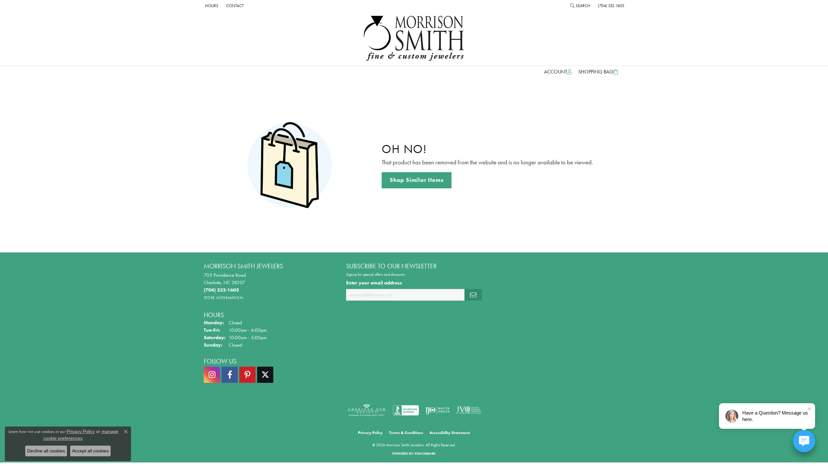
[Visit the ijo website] (437, 410)
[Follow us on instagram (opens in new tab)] (212, 375)
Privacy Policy (370, 432)
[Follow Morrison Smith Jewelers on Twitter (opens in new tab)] (265, 375)
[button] (580, 5)
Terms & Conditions (406, 432)
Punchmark (425, 453)
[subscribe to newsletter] (473, 295)
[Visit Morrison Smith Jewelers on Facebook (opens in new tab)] (230, 375)
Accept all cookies (90, 450)
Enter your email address (374, 283)
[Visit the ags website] (367, 410)
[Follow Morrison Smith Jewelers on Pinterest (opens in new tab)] (247, 375)
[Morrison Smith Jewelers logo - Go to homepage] (414, 38)
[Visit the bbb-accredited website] (406, 410)
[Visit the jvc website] (468, 410)
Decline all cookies (46, 450)
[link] (211, 5)
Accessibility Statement (450, 432)
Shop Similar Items (416, 180)
